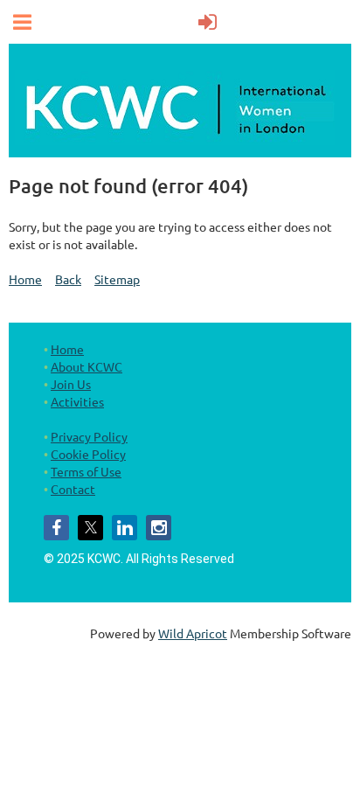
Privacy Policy (89, 436)
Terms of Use (86, 471)
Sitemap (117, 279)
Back (68, 279)
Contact (73, 489)
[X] (90, 527)
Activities (77, 401)
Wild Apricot (192, 633)
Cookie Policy (88, 454)
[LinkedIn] (124, 527)
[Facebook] (56, 527)
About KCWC (86, 366)
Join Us (71, 384)
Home (25, 279)
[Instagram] (158, 527)
